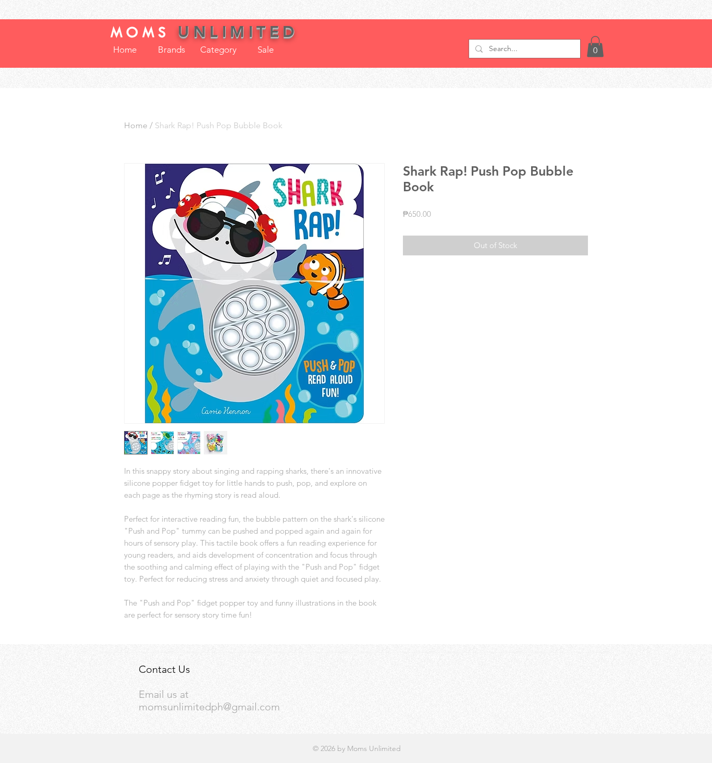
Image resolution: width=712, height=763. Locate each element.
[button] (595, 46)
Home (136, 125)
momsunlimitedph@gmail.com (209, 706)
